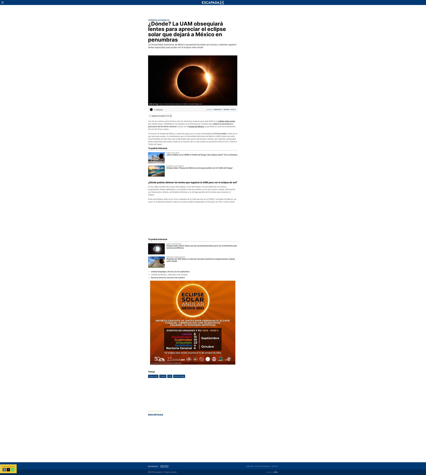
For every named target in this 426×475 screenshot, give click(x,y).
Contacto (274, 466)
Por (158, 109)
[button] (2, 2)
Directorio (249, 466)
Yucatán (163, 376)
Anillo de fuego (179, 376)
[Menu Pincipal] (2, 2)
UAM (169, 376)
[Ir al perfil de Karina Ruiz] (151, 110)
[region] (213, 12)
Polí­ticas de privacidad (262, 466)
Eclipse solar (153, 376)
